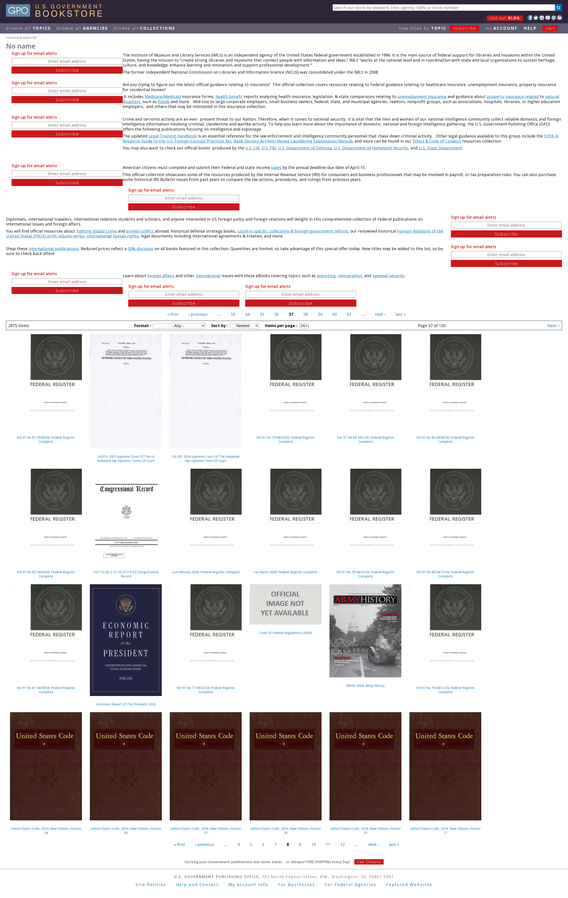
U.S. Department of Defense (305, 148)
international (208, 275)
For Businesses (296, 884)
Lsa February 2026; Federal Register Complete (206, 572)
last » (400, 314)
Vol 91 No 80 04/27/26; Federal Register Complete (445, 574)
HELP (530, 28)
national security (388, 275)
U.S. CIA (252, 148)
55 (262, 314)
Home (11, 37)
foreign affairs (160, 275)
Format (142, 325)
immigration (350, 275)
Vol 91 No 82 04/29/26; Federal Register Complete (46, 574)
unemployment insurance (421, 96)
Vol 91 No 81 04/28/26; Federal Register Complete (46, 690)
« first (172, 314)
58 (305, 314)
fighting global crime (97, 231)
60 (334, 314)
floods (164, 101)
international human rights (113, 236)
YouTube (547, 17)
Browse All (28, 28)
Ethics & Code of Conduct (437, 141)
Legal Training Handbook (172, 136)
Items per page (280, 325)
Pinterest (553, 17)
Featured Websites (409, 884)
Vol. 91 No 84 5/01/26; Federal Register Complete (365, 439)
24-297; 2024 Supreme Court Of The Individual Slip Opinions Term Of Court (205, 458)
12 (342, 844)
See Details (369, 861)
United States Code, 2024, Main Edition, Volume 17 (445, 830)
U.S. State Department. (441, 148)
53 (233, 314)
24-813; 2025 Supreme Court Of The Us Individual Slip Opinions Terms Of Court (126, 458)
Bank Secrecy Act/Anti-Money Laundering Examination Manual (293, 141)
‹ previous (198, 314)
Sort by (219, 325)
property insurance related (513, 96)
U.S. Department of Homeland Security (371, 148)
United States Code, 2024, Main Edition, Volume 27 (205, 830)
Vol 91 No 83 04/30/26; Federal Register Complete (445, 439)
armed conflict (140, 231)
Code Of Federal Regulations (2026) (285, 633)
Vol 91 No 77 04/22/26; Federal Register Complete (206, 690)
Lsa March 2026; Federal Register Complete (286, 572)
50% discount (140, 248)
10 (313, 844)
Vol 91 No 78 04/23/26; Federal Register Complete (365, 574)
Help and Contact (197, 884)
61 (349, 314)
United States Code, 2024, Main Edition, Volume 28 (285, 830)
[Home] (56, 15)
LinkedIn (559, 17)
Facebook (529, 17)
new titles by (437, 28)
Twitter (535, 17)
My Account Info (248, 884)
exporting (326, 275)
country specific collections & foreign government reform (292, 231)
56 (276, 314)
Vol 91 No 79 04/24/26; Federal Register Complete (285, 439)
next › (380, 314)
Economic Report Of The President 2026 (126, 704)
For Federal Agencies (350, 884)
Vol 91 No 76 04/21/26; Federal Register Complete (445, 690)
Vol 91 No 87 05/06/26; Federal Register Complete (46, 439)
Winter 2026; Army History (365, 685)
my (501, 28)
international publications (54, 248)
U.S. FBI (269, 148)
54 (247, 314)
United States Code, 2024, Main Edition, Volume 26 (126, 830)
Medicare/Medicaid (163, 96)
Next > (553, 325)
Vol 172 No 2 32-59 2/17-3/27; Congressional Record (125, 574)
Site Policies (151, 884)
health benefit (229, 96)
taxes (276, 167)
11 (328, 844)
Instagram (541, 17)
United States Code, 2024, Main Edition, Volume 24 (46, 830)
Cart (550, 28)
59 (320, 314)
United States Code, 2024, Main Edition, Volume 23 (365, 830)
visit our (505, 18)
